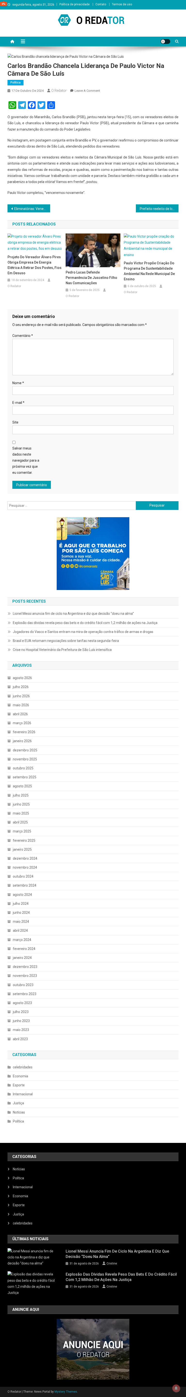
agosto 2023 (22, 1003)
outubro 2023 (23, 985)
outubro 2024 (23, 876)
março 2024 (22, 940)
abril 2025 (20, 822)
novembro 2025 (25, 759)
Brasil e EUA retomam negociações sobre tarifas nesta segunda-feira (66, 641)
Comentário (22, 336)
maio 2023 (21, 1030)
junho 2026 (21, 696)
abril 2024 (20, 930)
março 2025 (22, 831)
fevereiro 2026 (24, 732)
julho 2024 (21, 904)
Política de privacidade (74, 4)
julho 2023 (21, 1012)
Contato (100, 4)
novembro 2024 (25, 867)
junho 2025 (21, 804)
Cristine (112, 1263)
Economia (20, 1076)
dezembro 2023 (25, 967)
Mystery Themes (65, 1391)
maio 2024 (21, 921)
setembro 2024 (24, 885)
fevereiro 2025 (24, 840)
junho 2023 (21, 1021)
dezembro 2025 (25, 750)
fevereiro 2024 (24, 949)
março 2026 (22, 723)
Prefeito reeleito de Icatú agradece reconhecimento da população (159, 209)
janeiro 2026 (22, 741)
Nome (18, 383)
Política (15, 82)
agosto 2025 (22, 786)
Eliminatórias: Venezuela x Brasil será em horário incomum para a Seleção (32, 209)
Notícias (19, 1112)
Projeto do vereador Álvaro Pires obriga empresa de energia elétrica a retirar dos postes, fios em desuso (35, 265)
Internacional (23, 1094)
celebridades (22, 1067)
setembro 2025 (24, 777)
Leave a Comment (87, 90)
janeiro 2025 (22, 849)
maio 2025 (21, 813)
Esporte (19, 1085)
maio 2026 (21, 705)
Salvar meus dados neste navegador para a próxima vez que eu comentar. (25, 460)
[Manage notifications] (176, 1388)
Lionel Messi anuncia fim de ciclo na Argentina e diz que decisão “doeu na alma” (73, 613)
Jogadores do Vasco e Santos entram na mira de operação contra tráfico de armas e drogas (83, 632)
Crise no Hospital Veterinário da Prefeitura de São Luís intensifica (62, 650)
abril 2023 (20, 1039)
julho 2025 (21, 795)
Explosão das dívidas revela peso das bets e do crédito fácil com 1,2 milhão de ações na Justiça (85, 623)
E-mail (18, 403)
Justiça (18, 1103)
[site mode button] (165, 41)
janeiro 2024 (22, 958)
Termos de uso (122, 4)
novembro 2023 (25, 976)
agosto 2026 (22, 678)
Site (15, 422)
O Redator (59, 90)
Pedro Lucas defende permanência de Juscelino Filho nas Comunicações (91, 277)
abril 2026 (20, 714)
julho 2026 (21, 687)
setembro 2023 (24, 994)
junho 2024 (21, 913)
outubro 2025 (23, 768)
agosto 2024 (22, 895)
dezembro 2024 (25, 858)
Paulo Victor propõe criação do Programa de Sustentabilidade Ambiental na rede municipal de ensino (149, 271)
